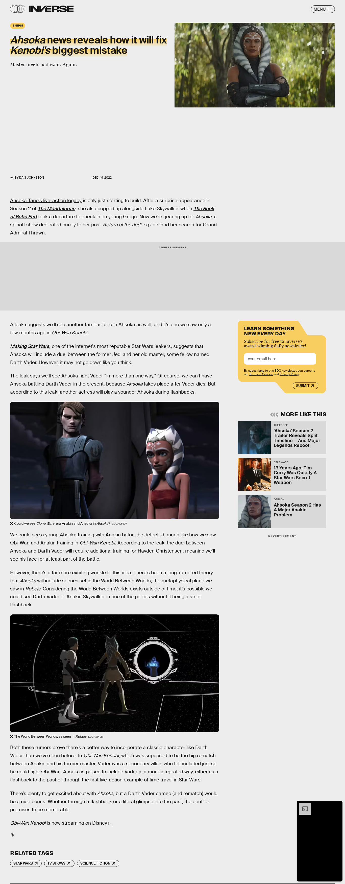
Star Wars (23, 863)
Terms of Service (261, 374)
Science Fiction (95, 863)
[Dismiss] (337, 805)
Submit (302, 386)
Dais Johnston (31, 178)
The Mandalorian (56, 208)
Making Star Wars (29, 346)
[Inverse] (51, 9)
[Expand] (303, 805)
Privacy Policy (289, 374)
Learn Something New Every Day (269, 330)
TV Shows (56, 863)
